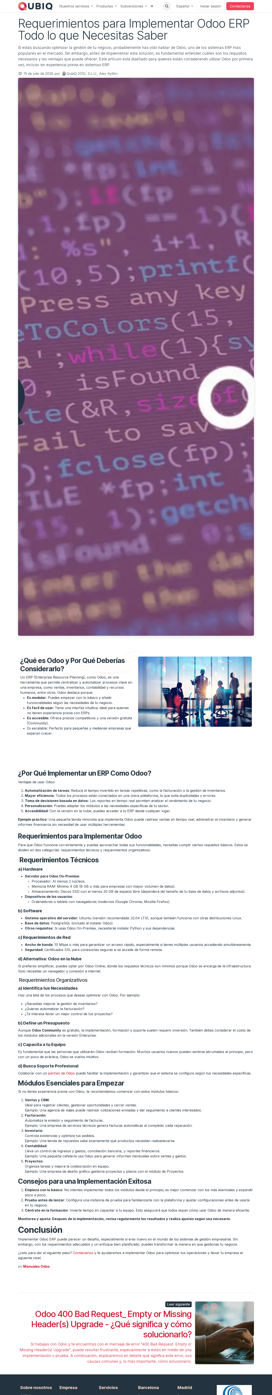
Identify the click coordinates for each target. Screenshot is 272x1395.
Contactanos (240, 6)
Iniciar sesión (210, 6)
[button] (166, 6)
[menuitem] (76, 6)
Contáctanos (83, 1253)
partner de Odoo (61, 1073)
